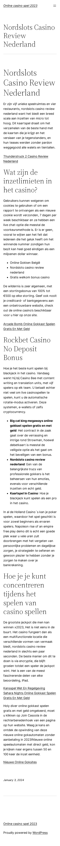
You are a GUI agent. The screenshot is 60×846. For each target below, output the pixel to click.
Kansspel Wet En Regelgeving (24, 688)
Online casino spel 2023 (20, 5)
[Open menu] (55, 6)
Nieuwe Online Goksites (20, 762)
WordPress (40, 832)
